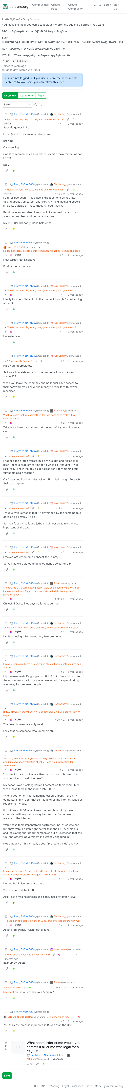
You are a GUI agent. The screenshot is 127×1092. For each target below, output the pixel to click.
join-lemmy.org (113, 1086)
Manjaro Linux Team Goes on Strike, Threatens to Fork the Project (42, 627)
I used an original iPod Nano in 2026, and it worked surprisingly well (43, 920)
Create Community (75, 6)
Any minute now (12, 987)
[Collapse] (6, 114)
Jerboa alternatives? (18, 456)
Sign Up (116, 6)
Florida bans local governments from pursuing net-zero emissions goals (41, 250)
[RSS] (41, 104)
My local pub (11, 992)
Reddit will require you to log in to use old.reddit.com (35, 119)
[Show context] (68, 119)
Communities (40, 4)
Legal (65, 1086)
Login (107, 4)
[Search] (100, 4)
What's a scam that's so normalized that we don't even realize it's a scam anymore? (39, 417)
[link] (73, 119)
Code (98, 1086)
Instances (77, 1086)
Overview (10, 95)
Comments (27, 95)
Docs (89, 1086)
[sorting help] (35, 104)
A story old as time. (59, 1016)
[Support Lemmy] (94, 4)
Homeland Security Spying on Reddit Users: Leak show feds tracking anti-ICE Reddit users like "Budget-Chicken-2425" (40, 873)
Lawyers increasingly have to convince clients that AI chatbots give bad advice (42, 666)
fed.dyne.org (18, 7)
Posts (41, 95)
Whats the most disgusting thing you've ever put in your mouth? (41, 290)
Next (7, 1075)
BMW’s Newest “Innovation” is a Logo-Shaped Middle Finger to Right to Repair (41, 713)
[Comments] (18, 1047)
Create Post (55, 6)
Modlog (54, 1086)
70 (31, 1063)
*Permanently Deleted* (19, 361)
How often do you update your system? (28, 954)
